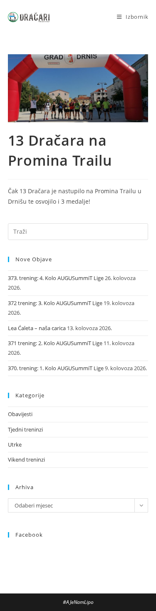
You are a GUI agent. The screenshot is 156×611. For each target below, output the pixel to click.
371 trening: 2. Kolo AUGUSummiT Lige (55, 343)
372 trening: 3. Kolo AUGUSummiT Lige (55, 303)
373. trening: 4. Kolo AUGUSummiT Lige (56, 278)
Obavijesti (20, 414)
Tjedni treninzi (25, 429)
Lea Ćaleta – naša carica (37, 328)
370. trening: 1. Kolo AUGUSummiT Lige (56, 368)
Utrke (15, 444)
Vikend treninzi (26, 459)
